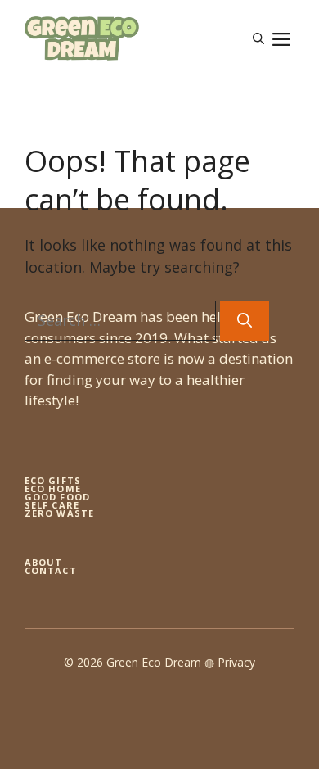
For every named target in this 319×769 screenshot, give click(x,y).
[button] (258, 38)
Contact (51, 570)
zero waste (59, 513)
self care (52, 505)
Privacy (236, 662)
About (44, 562)
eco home (53, 488)
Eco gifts (53, 480)
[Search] (244, 321)
